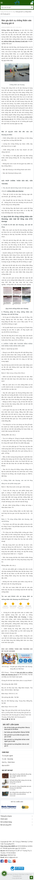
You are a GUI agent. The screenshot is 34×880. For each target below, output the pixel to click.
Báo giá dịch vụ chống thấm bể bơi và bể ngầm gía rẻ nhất (16, 740)
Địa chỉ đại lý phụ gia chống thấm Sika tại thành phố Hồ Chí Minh (17, 728)
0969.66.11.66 (13, 693)
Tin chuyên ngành (7, 755)
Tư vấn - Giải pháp (7, 759)
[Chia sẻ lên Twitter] (10, 719)
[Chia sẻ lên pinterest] (12, 719)
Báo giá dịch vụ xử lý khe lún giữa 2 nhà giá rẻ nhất (16, 735)
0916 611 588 (13, 706)
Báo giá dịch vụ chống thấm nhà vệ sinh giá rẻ (16, 745)
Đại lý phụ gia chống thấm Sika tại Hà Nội (17, 732)
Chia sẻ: (4, 719)
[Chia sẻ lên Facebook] (7, 719)
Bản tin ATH (5, 765)
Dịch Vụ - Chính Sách (8, 762)
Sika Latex (17, 321)
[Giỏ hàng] (31, 3)
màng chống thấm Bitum (17, 373)
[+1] (14, 719)
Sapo (20, 878)
